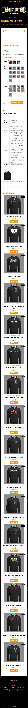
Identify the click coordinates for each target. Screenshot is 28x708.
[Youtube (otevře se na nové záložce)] (6, 3)
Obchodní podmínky (7, 689)
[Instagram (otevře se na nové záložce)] (4, 3)
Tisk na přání (16, 690)
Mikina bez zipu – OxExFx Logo (14, 246)
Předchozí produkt (8, 30)
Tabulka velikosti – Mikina (9, 113)
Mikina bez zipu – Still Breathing (14, 398)
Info (4, 110)
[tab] (14, 110)
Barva (5, 61)
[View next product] (24, 31)
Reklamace (11, 690)
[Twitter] (16, 694)
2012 (11, 166)
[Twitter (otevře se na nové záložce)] (7, 3)
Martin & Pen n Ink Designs (16, 164)
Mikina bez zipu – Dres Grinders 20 (14, 458)
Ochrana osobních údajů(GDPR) (18, 689)
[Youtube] (14, 694)
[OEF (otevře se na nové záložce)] (1, 3)
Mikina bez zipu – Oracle (14, 276)
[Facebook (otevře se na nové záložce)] (3, 3)
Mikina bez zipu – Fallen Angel (14, 606)
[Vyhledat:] (20, 17)
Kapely (12, 687)
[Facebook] (11, 694)
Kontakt (15, 687)
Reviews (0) (6, 116)
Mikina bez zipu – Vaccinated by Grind (14, 517)
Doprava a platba (7, 687)
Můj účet (14, 1)
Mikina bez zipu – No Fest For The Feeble (14, 636)
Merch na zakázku (20, 687)
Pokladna (10, 1)
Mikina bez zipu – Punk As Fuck (14, 665)
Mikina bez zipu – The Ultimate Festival (14, 546)
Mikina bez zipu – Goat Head (14, 217)
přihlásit (21, 186)
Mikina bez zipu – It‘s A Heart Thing (14, 338)
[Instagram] (12, 694)
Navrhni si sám (14, 221)
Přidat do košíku (16, 103)
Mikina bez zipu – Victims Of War (14, 576)
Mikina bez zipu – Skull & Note (14, 368)
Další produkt (20, 30)
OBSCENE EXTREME (11, 705)
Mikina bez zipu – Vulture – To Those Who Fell (14, 307)
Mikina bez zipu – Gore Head (14, 487)
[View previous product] (3, 31)
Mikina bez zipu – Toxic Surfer (14, 428)
